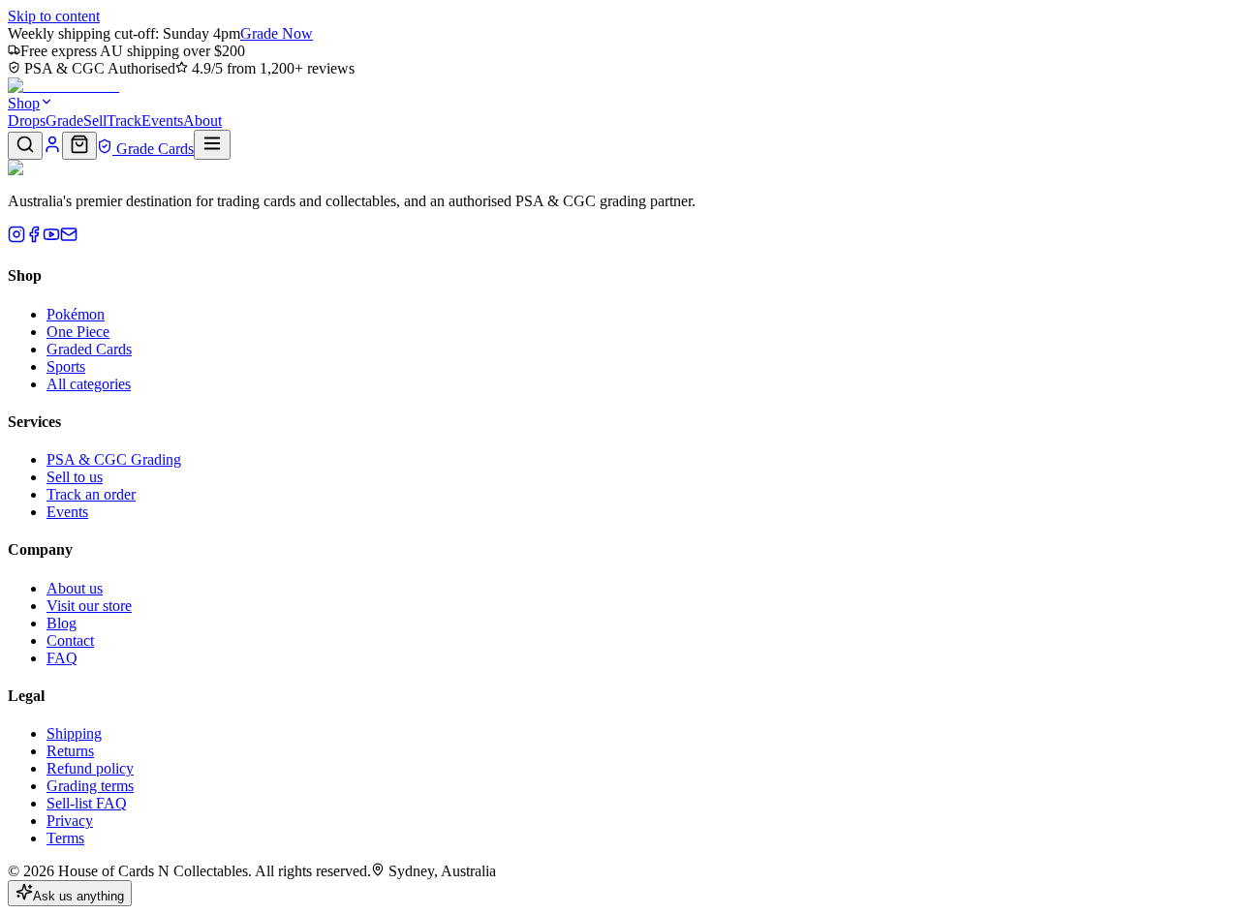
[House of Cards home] (63, 85)
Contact (70, 640)
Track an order (91, 494)
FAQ (62, 658)
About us (74, 588)
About (202, 120)
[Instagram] (16, 237)
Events (162, 120)
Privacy (69, 820)
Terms (65, 838)
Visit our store (89, 605)
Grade (64, 120)
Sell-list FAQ (86, 803)
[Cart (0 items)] (79, 146)
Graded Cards (89, 349)
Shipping (74, 733)
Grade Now (276, 33)
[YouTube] (51, 237)
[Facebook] (34, 237)
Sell (95, 120)
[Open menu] (212, 145)
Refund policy (90, 768)
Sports (65, 366)
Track (124, 120)
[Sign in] (52, 148)
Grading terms (90, 785)
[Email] (69, 237)
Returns (70, 751)
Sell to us (74, 477)
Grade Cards (153, 148)
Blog (61, 623)
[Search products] (25, 146)
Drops (27, 120)
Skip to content (54, 16)
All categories (88, 384)
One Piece (77, 331)
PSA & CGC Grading (113, 459)
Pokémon (75, 314)
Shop (24, 103)
